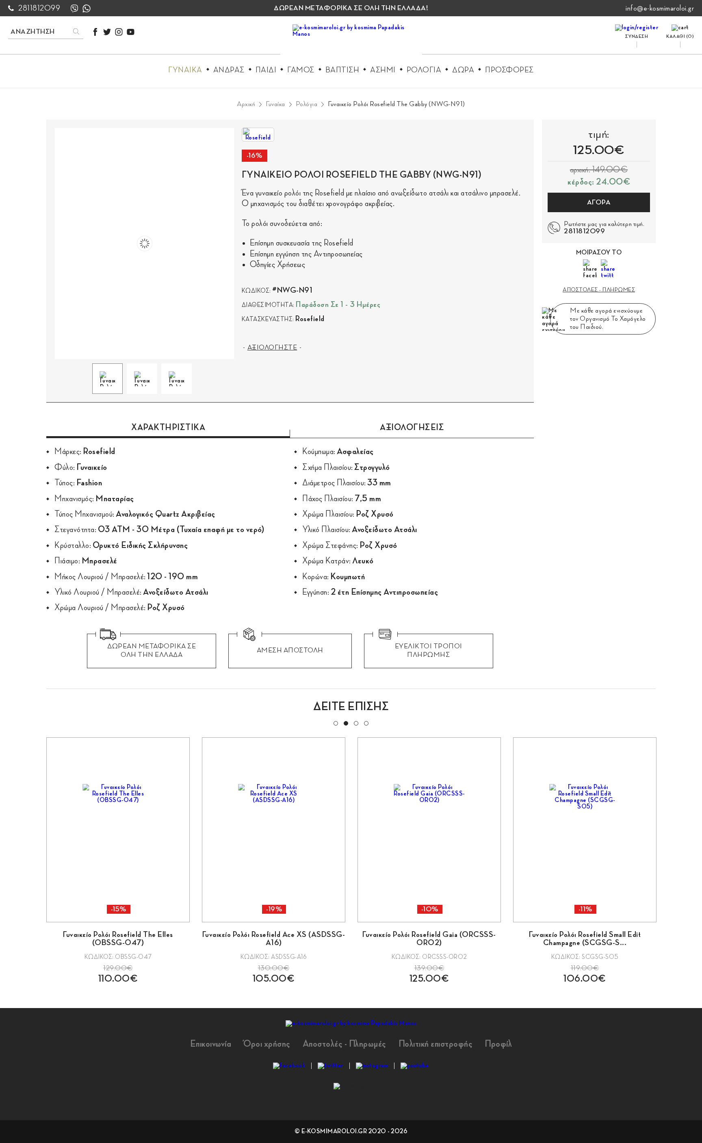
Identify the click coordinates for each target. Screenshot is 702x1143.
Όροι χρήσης (266, 1044)
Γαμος (300, 70)
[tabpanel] (118, 860)
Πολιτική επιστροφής (436, 1044)
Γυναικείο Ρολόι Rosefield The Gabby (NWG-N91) (396, 104)
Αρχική (246, 104)
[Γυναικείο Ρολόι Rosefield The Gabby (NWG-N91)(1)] (144, 243)
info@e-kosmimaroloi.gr (660, 8)
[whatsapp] (86, 8)
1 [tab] (335, 722)
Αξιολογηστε (272, 347)
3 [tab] (355, 722)
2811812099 (39, 8)
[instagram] (119, 32)
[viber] (74, 8)
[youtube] (130, 32)
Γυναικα (185, 70)
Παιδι (266, 70)
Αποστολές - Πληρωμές (344, 1044)
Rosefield (310, 319)
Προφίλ (498, 1044)
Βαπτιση (342, 70)
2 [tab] (345, 722)
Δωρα (463, 70)
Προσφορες (509, 70)
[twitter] (107, 32)
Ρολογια (424, 70)
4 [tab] (365, 722)
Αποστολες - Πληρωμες (599, 290)
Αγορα (599, 202)
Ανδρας (229, 70)
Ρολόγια (307, 104)
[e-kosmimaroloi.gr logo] (351, 41)
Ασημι (383, 70)
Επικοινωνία (211, 1044)
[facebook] (95, 32)
